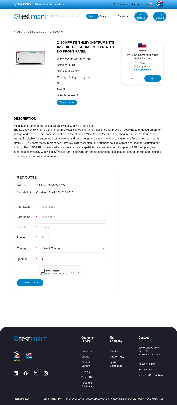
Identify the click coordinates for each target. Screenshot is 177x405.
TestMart (18, 32)
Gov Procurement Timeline (126, 4)
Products (104, 16)
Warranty (85, 371)
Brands (121, 16)
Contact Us (86, 351)
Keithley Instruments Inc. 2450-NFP (45, 32)
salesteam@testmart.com (51, 4)
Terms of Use (87, 377)
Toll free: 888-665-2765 (50, 185)
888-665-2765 (24, 4)
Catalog (85, 357)
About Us (114, 351)
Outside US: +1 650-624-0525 (54, 192)
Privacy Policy (117, 357)
